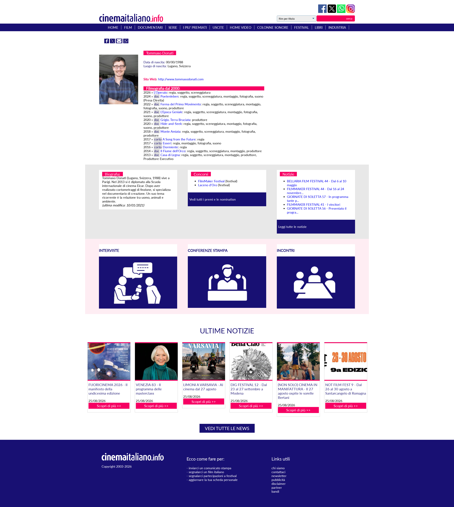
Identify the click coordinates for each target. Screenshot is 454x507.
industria (337, 27)
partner (277, 487)
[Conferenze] (227, 307)
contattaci (278, 472)
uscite (218, 27)
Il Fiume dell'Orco (172, 151)
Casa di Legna (170, 155)
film (128, 27)
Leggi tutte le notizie (292, 227)
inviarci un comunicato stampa (210, 468)
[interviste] (138, 307)
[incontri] (316, 307)
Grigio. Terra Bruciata (175, 120)
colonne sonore (272, 27)
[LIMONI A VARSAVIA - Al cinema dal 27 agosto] (203, 361)
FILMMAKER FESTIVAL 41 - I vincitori (313, 204)
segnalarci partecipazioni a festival (213, 476)
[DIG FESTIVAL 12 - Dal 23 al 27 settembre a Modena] (251, 361)
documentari (150, 27)
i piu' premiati (195, 27)
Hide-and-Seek (171, 124)
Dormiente (170, 147)
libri (319, 27)
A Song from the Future (179, 139)
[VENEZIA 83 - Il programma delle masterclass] (156, 361)
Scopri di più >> (109, 406)
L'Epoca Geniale (171, 112)
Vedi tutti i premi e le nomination (212, 199)
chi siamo (278, 468)
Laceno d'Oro (207, 185)
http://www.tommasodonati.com (181, 79)
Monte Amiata (170, 131)
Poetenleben (169, 96)
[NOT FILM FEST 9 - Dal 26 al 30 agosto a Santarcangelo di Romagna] (345, 361)
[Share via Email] (119, 42)
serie (172, 27)
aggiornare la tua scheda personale (213, 480)
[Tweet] (332, 12)
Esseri (167, 143)
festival (301, 27)
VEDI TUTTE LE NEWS (227, 428)
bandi (275, 491)
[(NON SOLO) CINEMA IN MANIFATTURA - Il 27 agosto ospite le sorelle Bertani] (298, 361)
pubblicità (278, 480)
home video (240, 27)
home (113, 27)
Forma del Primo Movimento (180, 104)
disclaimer (279, 484)
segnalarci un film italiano (206, 472)
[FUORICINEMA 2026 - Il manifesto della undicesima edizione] (109, 361)
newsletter (279, 476)
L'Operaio (160, 92)
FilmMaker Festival (211, 181)
